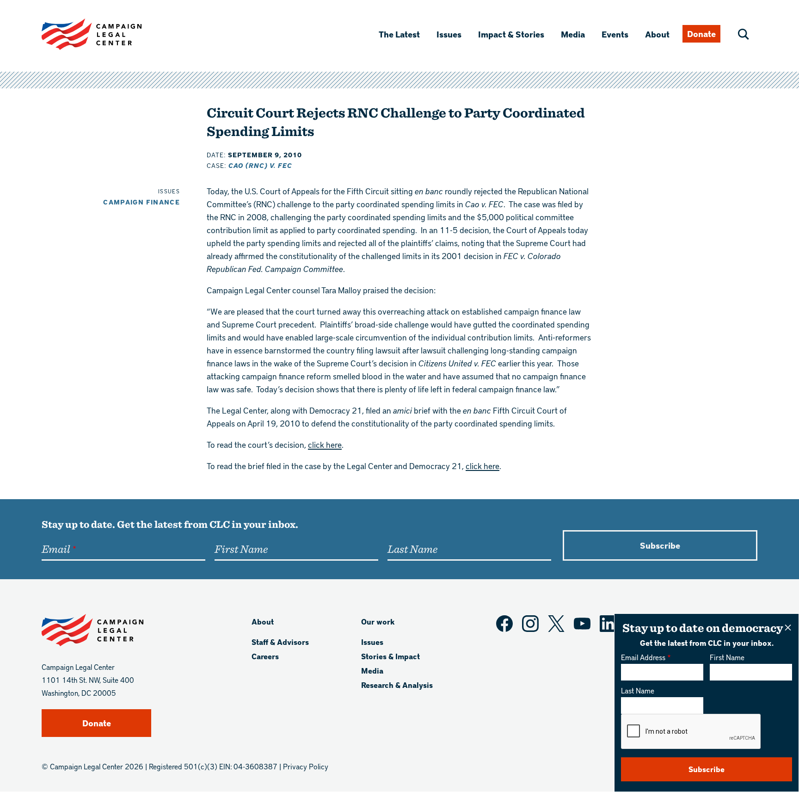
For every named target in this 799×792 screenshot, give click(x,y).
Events (615, 34)
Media (573, 34)
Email (56, 548)
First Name (727, 657)
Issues (448, 34)
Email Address (643, 657)
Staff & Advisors (280, 642)
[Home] (106, 34)
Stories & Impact (390, 656)
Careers (265, 656)
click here (325, 444)
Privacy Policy (305, 766)
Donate (701, 33)
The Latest (399, 34)
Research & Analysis (397, 685)
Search (743, 34)
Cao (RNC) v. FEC (260, 165)
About (657, 34)
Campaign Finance (141, 202)
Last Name (637, 690)
